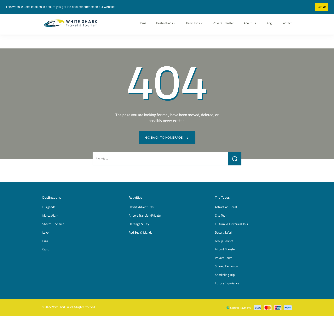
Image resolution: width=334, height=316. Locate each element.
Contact (286, 23)
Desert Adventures (141, 207)
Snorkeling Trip (225, 275)
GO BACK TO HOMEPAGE (164, 137)
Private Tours (223, 258)
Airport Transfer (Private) (145, 215)
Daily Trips (193, 23)
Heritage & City (139, 224)
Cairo (45, 249)
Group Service (224, 241)
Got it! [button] (322, 6)
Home (142, 23)
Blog (269, 23)
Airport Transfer (225, 249)
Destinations (164, 23)
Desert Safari (223, 232)
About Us (250, 23)
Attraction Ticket (226, 207)
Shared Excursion (226, 266)
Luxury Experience (227, 283)
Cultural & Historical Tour (231, 224)
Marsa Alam (50, 215)
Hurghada (48, 207)
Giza (45, 241)
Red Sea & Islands (140, 232)
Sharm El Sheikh (53, 224)
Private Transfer (223, 23)
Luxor (46, 232)
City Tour (221, 215)
